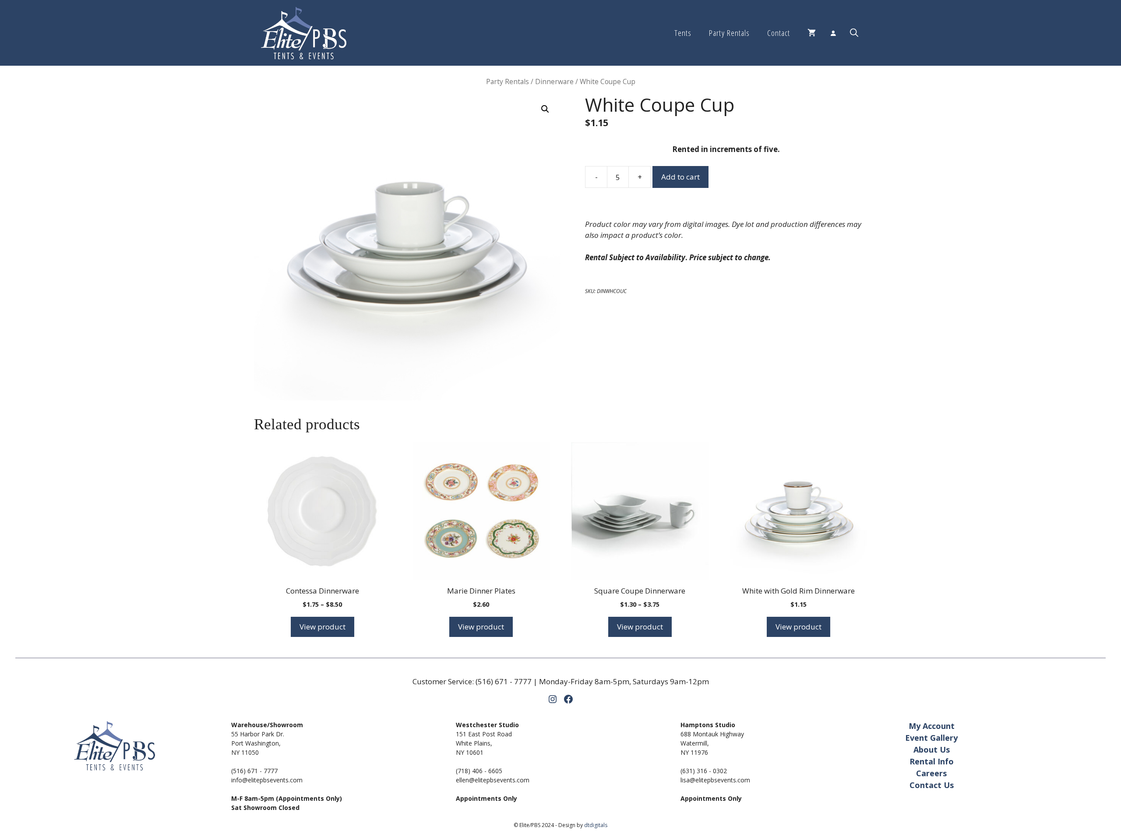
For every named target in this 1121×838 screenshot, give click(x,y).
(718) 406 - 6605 (479, 771)
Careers (931, 773)
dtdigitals (595, 825)
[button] (854, 33)
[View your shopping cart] (812, 33)
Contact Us (931, 785)
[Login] (833, 33)
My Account (932, 726)
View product (322, 627)
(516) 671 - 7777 (504, 681)
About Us (931, 749)
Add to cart (680, 177)
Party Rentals (729, 33)
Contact (778, 33)
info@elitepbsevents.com (267, 780)
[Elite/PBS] (303, 33)
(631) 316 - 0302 (703, 771)
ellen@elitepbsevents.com (492, 780)
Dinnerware (554, 81)
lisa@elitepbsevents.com (715, 780)
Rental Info (931, 761)
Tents (682, 33)
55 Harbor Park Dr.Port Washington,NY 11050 (257, 743)
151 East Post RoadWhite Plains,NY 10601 (484, 743)
